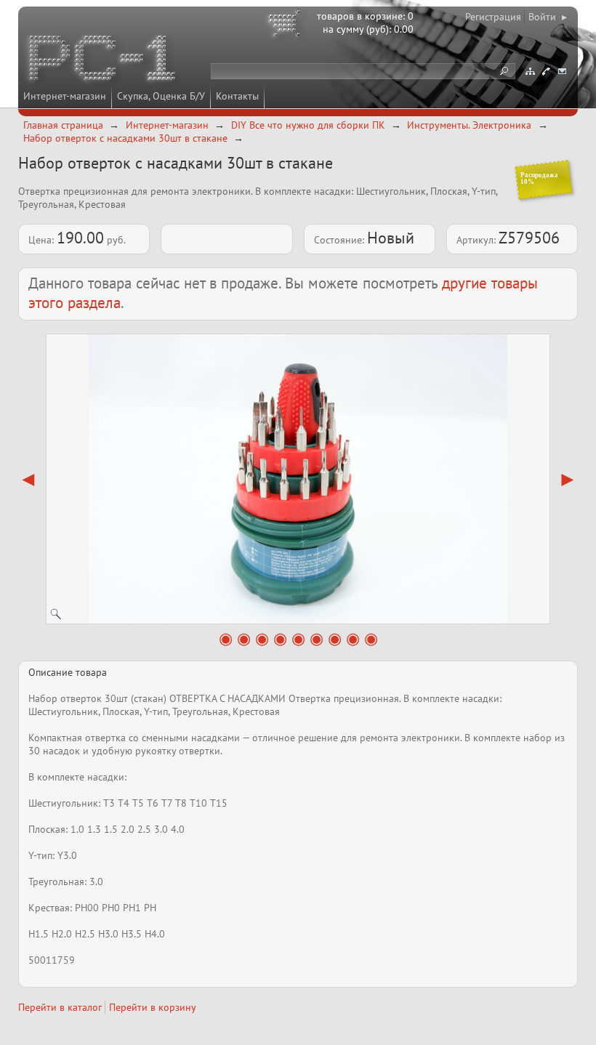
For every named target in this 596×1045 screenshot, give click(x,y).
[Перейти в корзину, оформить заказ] (286, 25)
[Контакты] (546, 71)
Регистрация (493, 16)
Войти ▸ (547, 16)
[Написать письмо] (562, 71)
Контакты (237, 95)
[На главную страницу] (103, 60)
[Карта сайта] (530, 71)
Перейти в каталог (60, 1007)
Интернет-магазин (64, 95)
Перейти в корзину (152, 1007)
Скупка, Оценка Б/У (161, 95)
